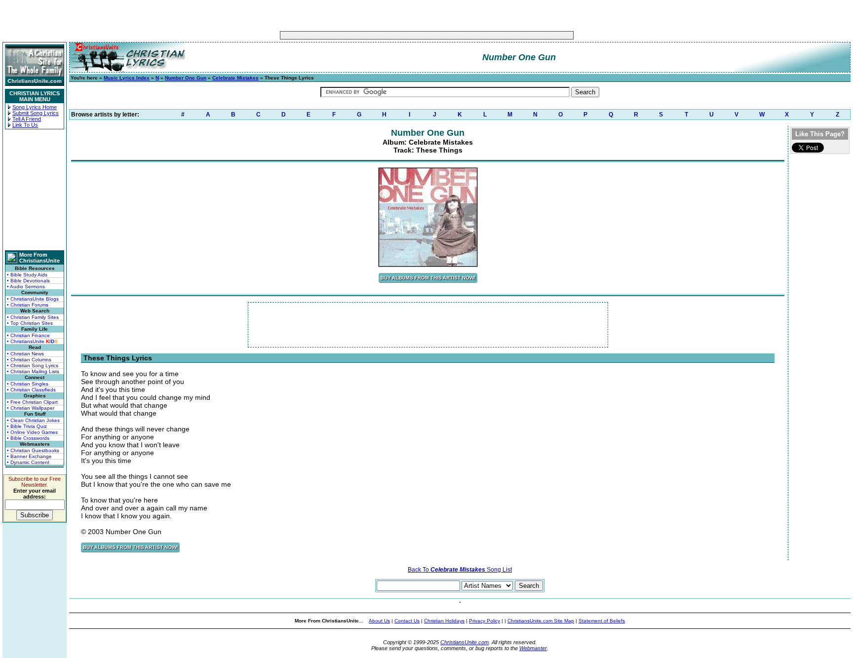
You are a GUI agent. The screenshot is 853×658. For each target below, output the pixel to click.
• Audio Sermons (26, 286)
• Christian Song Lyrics (32, 365)
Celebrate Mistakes (235, 77)
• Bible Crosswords (28, 438)
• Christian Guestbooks (33, 450)
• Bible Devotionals (28, 280)
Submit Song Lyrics (35, 113)
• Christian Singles (27, 384)
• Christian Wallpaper (30, 408)
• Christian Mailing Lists (33, 371)
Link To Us (25, 125)
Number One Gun (185, 77)
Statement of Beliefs (602, 620)
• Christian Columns (29, 359)
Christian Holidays (444, 620)
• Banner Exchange (29, 456)
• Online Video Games (32, 432)
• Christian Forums (27, 305)
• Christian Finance (28, 335)
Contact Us (407, 620)
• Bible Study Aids (27, 274)
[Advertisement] (395, 35)
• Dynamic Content (28, 462)
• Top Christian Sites (30, 323)
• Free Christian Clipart (32, 402)
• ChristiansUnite (32, 341)
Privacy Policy (484, 620)
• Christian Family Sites (33, 317)
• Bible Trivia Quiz (27, 426)
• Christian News (25, 353)
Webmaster (533, 648)
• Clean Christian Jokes (33, 420)
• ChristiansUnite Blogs (33, 299)
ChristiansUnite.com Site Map (540, 620)
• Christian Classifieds (31, 389)
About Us (379, 620)
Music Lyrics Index (127, 77)
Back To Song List (460, 569)
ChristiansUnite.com (464, 642)
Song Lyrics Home (34, 107)
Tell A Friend (26, 119)
